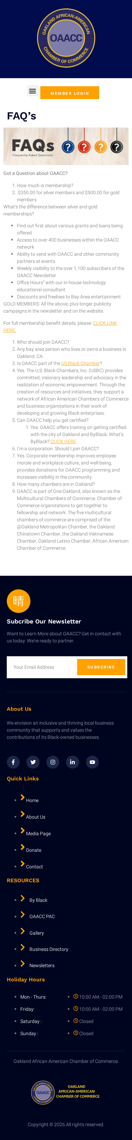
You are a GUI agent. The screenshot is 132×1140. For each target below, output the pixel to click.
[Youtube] (92, 762)
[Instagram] (52, 762)
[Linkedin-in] (72, 762)
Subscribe (101, 667)
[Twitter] (32, 762)
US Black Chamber (80, 363)
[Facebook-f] (13, 762)
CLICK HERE (63, 441)
